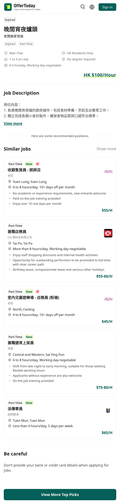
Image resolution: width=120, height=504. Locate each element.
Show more (106, 148)
